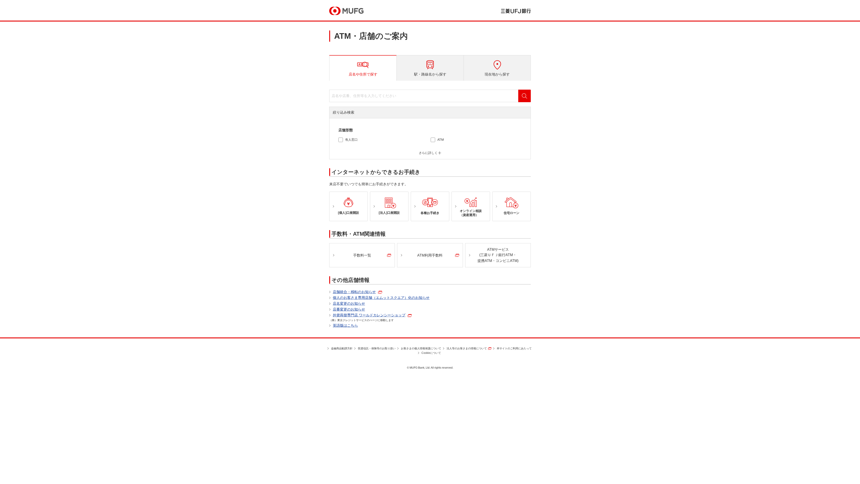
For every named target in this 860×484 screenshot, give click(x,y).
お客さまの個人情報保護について (421, 348)
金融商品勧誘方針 (342, 348)
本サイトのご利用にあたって (514, 348)
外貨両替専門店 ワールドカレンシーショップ (369, 315)
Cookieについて (431, 352)
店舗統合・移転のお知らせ (354, 292)
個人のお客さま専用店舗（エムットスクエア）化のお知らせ (381, 298)
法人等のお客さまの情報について (467, 348)
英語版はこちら (345, 325)
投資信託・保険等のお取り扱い (377, 348)
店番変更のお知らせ (349, 309)
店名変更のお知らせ (349, 303)
